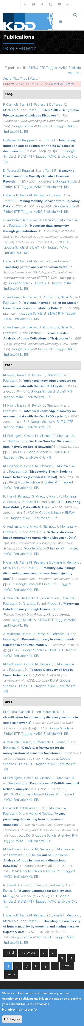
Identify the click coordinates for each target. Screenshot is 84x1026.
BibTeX (33, 67)
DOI (67, 242)
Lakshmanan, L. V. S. (34, 808)
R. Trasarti (10, 496)
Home (8, 48)
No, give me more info (19, 1009)
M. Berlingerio (13, 436)
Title (16, 78)
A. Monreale (11, 598)
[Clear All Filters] (62, 84)
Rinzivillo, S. (11, 110)
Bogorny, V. (11, 639)
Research (27, 48)
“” (39, 146)
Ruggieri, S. (30, 140)
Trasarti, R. (34, 110)
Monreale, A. (69, 220)
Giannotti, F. (51, 220)
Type (23, 78)
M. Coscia (10, 712)
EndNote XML (13, 131)
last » (11, 974)
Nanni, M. (26, 104)
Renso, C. (60, 104)
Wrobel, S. (54, 603)
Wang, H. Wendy (40, 813)
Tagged (51, 67)
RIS (78, 73)
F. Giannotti (11, 104)
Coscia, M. (31, 436)
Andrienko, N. (32, 220)
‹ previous (29, 952)
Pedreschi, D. (43, 104)
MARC (63, 67)
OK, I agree (12, 1019)
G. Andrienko (12, 220)
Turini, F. (50, 140)
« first (10, 952)
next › (67, 966)
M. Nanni (9, 375)
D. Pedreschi (12, 140)
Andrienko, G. (30, 598)
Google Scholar (24, 126)
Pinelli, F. (66, 261)
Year (33, 78)
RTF (42, 67)
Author (7, 78)
